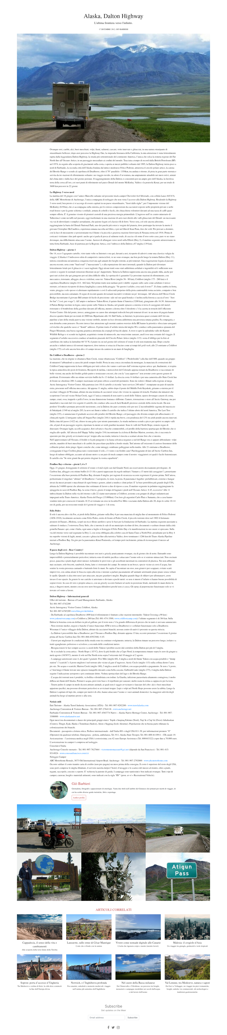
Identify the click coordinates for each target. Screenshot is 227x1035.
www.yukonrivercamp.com (62, 618)
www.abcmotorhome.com (155, 760)
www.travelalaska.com (138, 705)
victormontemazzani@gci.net (115, 749)
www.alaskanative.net (70, 716)
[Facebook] (108, 1027)
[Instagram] (118, 1027)
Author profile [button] (79, 797)
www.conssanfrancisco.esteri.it (74, 753)
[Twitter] (113, 1027)
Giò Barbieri (122, 29)
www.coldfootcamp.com (125, 618)
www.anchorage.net (122, 708)
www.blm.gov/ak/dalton (82, 610)
